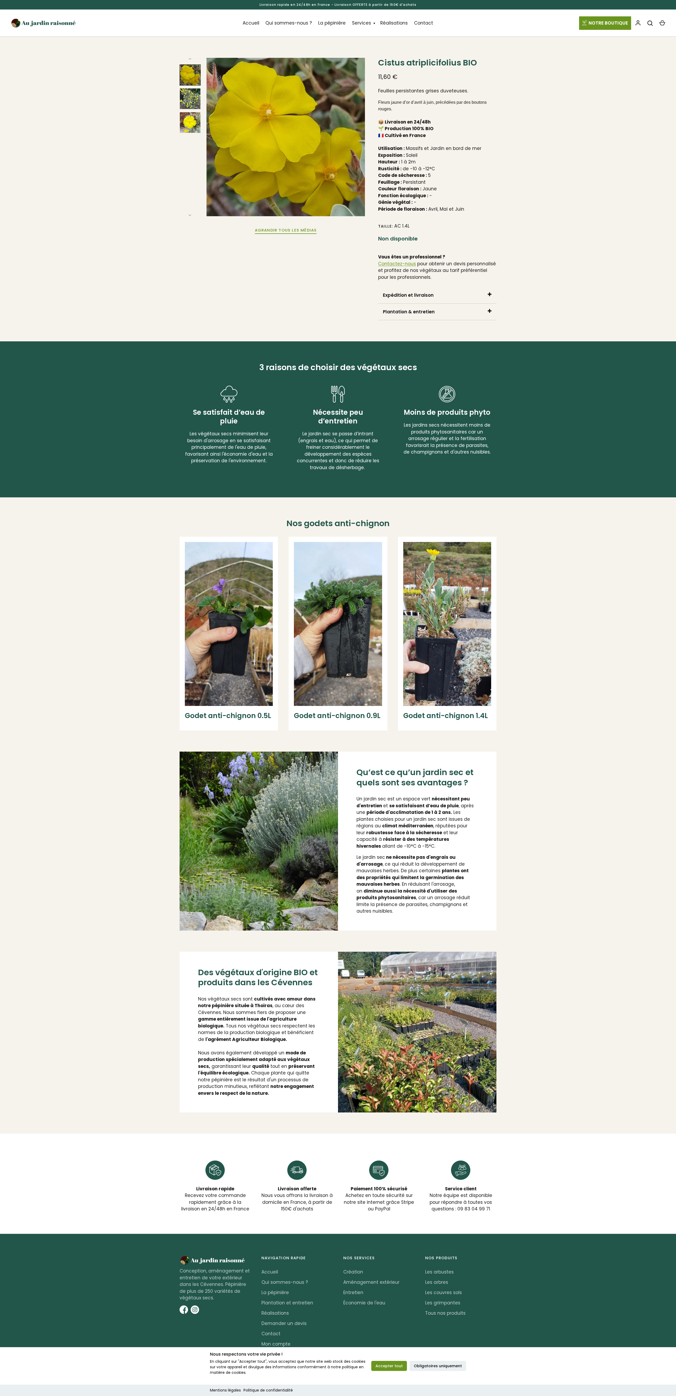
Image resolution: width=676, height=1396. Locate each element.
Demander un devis (284, 1323)
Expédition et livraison (408, 295)
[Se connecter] (638, 23)
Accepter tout (389, 1366)
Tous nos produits (445, 1313)
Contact (423, 23)
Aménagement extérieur (371, 1282)
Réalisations (394, 23)
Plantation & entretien (409, 312)
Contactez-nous (397, 264)
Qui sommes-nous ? (288, 23)
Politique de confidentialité (268, 1390)
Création (353, 1272)
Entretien (353, 1292)
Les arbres (436, 1282)
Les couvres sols (443, 1292)
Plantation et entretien (287, 1303)
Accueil (251, 23)
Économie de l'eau (364, 1303)
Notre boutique (608, 23)
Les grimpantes (442, 1303)
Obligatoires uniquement (438, 1366)
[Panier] (662, 23)
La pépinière (332, 23)
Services (361, 23)
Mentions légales (225, 1390)
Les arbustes (439, 1272)
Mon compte (275, 1344)
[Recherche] (650, 23)
